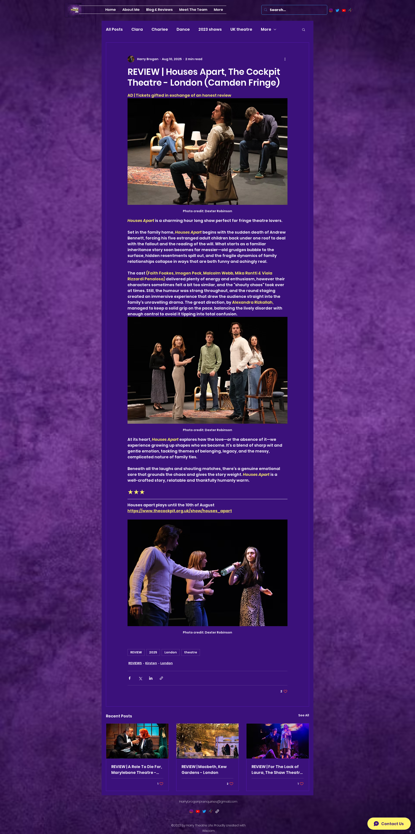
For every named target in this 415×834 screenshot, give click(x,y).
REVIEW (136, 652)
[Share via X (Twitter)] (140, 678)
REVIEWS (135, 663)
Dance (183, 29)
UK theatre (241, 29)
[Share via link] (161, 678)
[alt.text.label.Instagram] (331, 10)
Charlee (160, 29)
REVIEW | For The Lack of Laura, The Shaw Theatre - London (277, 769)
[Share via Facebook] (130, 678)
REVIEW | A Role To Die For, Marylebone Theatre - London (136, 769)
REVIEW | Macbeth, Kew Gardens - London (204, 769)
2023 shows (210, 29)
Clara (137, 29)
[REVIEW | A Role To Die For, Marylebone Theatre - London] (137, 741)
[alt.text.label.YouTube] (344, 10)
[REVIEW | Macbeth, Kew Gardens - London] (207, 741)
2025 (153, 652)
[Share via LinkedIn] (151, 678)
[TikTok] (350, 10)
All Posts (114, 29)
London (170, 652)
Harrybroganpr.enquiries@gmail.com (208, 801)
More (266, 29)
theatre (190, 652)
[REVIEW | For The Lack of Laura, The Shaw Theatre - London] (277, 741)
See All (303, 715)
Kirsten (151, 663)
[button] (304, 29)
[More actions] (284, 59)
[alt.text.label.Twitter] (337, 10)
